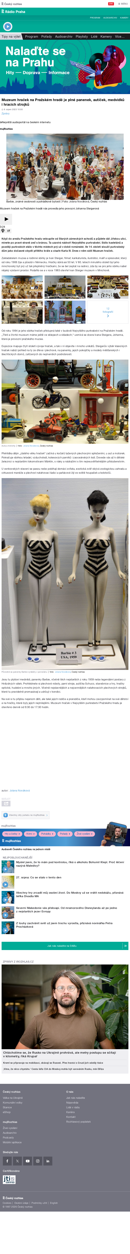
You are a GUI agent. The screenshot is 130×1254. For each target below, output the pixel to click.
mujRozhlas (8, 825)
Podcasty (8, 1137)
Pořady (46, 36)
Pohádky (46, 833)
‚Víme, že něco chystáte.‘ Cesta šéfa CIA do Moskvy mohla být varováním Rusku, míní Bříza (53, 1069)
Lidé (94, 36)
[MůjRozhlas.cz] (6, 129)
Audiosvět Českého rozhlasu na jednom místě (26, 849)
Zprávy (6, 113)
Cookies (7, 1203)
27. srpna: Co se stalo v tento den (38, 877)
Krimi (29, 833)
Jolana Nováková (79, 201)
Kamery (124, 18)
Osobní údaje (21, 1203)
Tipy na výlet (11, 36)
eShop (6, 1112)
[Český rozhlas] (12, 4)
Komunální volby (12, 1102)
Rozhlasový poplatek (78, 1121)
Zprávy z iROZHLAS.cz (18, 961)
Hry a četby (11, 833)
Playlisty (82, 36)
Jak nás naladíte (75, 1097)
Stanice (7, 1107)
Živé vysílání (83, 833)
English (54, 1203)
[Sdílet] (8, 231)
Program (95, 18)
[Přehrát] (6, 219)
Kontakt (70, 1116)
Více (120, 36)
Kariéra (70, 1112)
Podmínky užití (39, 1203)
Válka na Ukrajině (13, 1097)
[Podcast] (3, 231)
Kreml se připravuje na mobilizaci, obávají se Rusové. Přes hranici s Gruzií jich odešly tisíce (53, 1063)
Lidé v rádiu (73, 1107)
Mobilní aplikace (12, 1142)
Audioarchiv (110, 18)
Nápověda (72, 1102)
